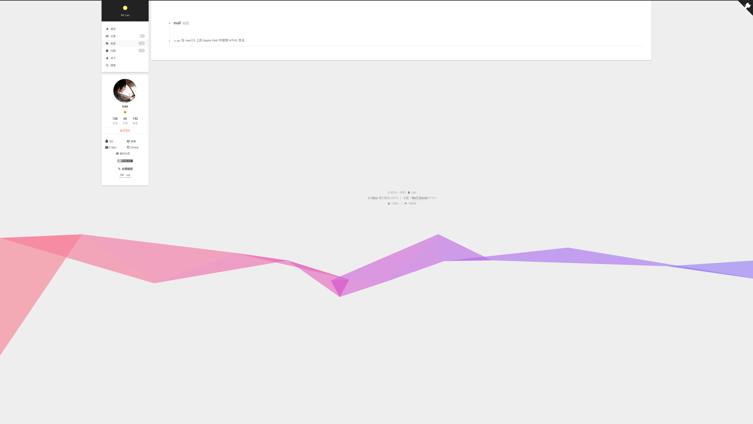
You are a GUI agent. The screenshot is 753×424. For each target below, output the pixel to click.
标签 (127, 43)
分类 (127, 36)
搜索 (113, 65)
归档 (127, 51)
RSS (126, 130)
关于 (113, 58)
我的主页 (125, 153)
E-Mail (112, 147)
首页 (113, 29)
